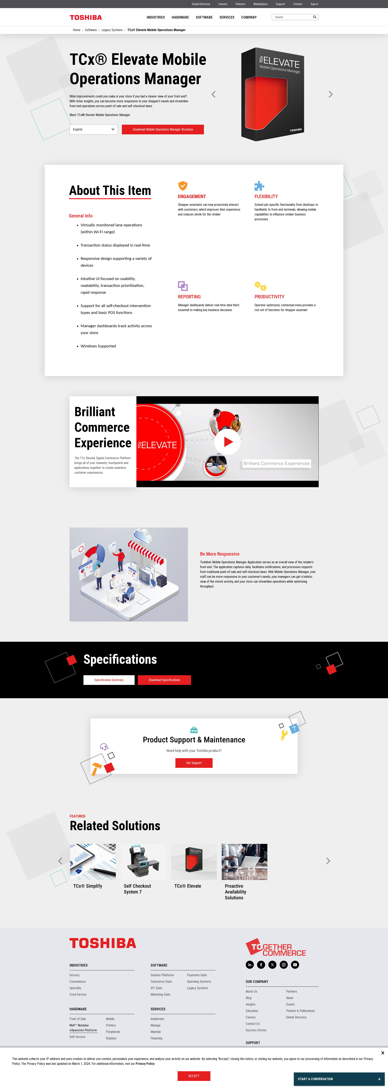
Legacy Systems (112, 30)
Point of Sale (78, 1019)
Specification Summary (109, 680)
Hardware (78, 1009)
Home (76, 30)
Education (252, 1011)
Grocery (75, 975)
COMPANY (249, 17)
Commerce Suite (161, 981)
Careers (222, 4)
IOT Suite (156, 988)
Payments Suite (197, 975)
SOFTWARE (204, 17)
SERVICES (226, 17)
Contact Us (253, 1024)
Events (290, 1004)
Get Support (194, 763)
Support (280, 4)
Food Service (78, 994)
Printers (111, 1025)
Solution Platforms (162, 975)
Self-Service (77, 1037)
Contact (297, 4)
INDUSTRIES (156, 17)
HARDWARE (180, 17)
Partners (240, 4)
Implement (157, 1019)
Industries (79, 965)
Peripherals (113, 1032)
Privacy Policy (145, 1064)
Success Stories (256, 1030)
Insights (250, 1004)
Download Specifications (164, 680)
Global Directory (201, 4)
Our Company (257, 981)
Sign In (314, 4)
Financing (156, 1038)
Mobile (110, 1019)
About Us (251, 991)
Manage (155, 1025)
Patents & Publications (300, 1011)
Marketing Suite (160, 994)
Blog (248, 998)
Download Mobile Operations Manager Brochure (163, 129)
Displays (111, 1038)
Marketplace (261, 4)
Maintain (156, 1032)
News (289, 998)
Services (158, 1009)
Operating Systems (199, 981)
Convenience (78, 981)
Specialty (75, 988)
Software (91, 30)
